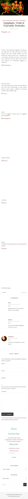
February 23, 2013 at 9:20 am (14, 304)
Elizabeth (11, 336)
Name (3, 363)
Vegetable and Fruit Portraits (16, 20)
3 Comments (24, 292)
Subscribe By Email (14, 450)
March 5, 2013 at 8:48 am (13, 338)
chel (9, 302)
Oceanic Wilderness (14, 7)
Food (4, 20)
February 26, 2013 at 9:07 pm (14, 321)
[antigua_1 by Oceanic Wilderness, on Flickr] (14, 266)
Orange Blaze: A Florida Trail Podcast (14, 439)
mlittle (4, 292)
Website (3, 378)
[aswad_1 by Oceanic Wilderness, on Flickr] (14, 221)
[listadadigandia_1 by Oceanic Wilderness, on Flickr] (14, 136)
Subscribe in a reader (14, 448)
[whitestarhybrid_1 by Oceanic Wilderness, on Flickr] (14, 72)
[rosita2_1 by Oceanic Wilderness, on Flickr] (14, 101)
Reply (9, 306)
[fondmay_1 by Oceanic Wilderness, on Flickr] (14, 178)
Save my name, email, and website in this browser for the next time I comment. (13, 387)
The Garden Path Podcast (14, 438)
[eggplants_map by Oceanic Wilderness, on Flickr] (14, 39)
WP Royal (17, 496)
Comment (3, 391)
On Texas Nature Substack (14, 441)
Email (3, 370)
